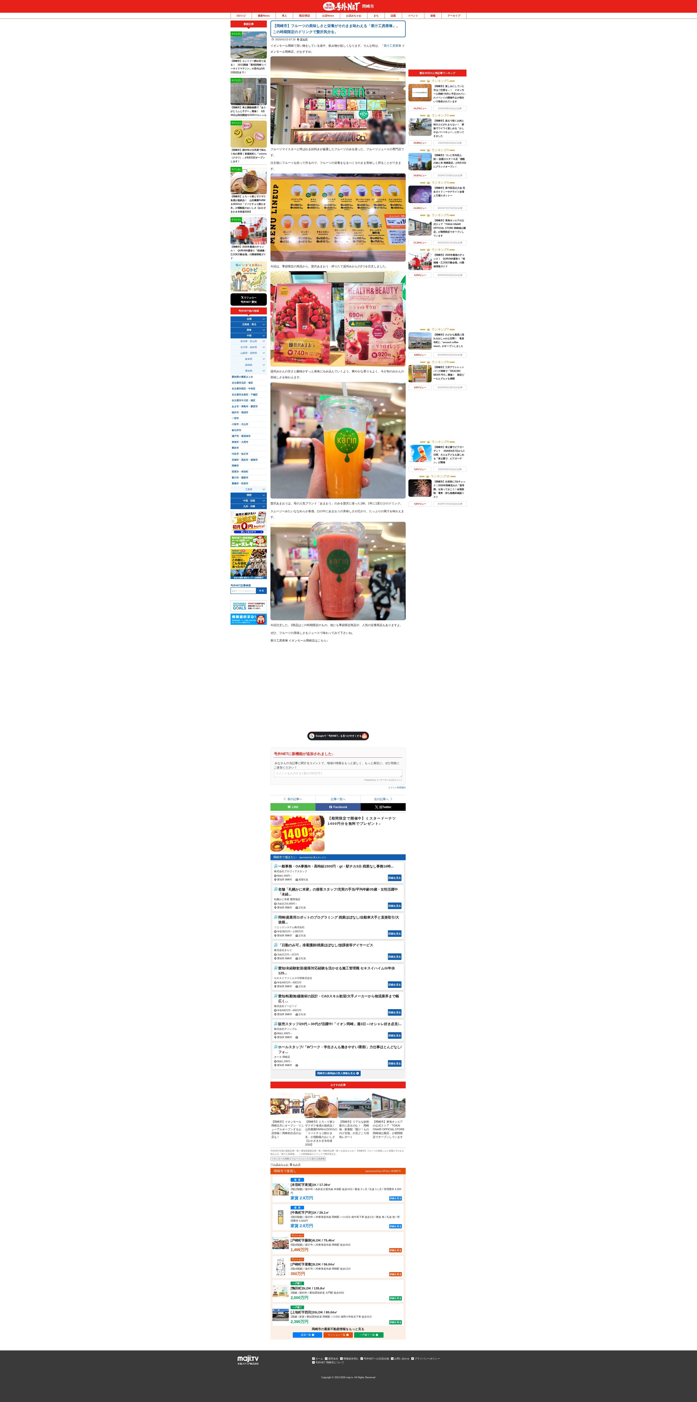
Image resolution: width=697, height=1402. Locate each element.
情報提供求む (351, 1358)
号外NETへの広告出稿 (376, 1358)
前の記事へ (295, 799)
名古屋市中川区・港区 (243, 400)
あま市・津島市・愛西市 (245, 406)
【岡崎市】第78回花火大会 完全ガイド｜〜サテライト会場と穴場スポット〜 (449, 192)
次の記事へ (381, 799)
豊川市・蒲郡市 (240, 477)
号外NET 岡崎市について (329, 1362)
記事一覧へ (338, 799)
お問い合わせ (401, 1358)
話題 (393, 15)
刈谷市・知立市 (240, 454)
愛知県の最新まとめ (242, 377)
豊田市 (235, 448)
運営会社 (333, 1358)
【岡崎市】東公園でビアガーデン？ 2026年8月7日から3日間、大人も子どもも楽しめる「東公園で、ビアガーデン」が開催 (448, 455)
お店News (328, 15)
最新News (264, 15)
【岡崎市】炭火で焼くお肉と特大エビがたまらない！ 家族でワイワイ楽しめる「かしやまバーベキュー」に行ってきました (448, 128)
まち (376, 15)
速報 (432, 15)
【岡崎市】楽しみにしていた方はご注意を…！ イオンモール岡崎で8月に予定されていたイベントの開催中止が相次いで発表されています (449, 94)
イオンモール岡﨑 (280, 1159)
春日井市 (236, 430)
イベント (413, 15)
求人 (284, 15)
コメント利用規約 (397, 787)
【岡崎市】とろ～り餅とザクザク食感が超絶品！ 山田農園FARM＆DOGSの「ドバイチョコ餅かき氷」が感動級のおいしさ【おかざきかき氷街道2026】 (248, 204)
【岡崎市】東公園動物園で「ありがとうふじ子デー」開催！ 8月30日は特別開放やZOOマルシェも (248, 111)
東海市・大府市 (240, 442)
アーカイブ (454, 15)
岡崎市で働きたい (285, 857)
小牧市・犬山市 (240, 424)
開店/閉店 (304, 15)
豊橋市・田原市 (240, 483)
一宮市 (235, 418)
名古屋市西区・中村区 (243, 388)
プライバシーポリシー (427, 1358)
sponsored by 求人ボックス (312, 857)
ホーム (319, 1358)
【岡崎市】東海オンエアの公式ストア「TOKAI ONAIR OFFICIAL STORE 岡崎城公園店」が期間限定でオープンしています (449, 228)
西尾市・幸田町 (240, 471)
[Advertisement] (437, 45)
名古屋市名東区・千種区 (245, 394)
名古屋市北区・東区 (242, 383)
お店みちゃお (353, 15)
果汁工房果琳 (392, 45)
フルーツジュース (300, 1159)
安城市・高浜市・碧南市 (245, 460)
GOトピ (241, 15)
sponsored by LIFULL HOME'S (383, 1171)
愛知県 (304, 39)
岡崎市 (368, 6)
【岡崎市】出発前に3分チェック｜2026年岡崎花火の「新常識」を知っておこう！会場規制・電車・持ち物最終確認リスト (449, 489)
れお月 (297, 1164)
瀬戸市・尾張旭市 (241, 436)
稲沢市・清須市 (240, 412)
